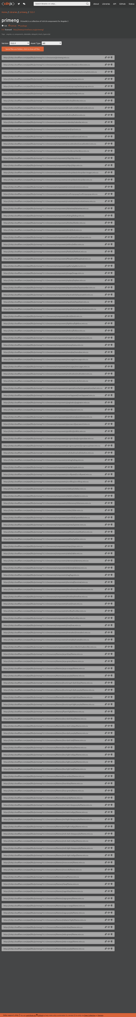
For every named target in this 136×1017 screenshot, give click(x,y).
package (23, 26)
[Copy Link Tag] (109, 57)
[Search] (87, 4)
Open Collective (89, 1015)
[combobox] (19, 43)
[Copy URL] (106, 57)
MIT (3, 29)
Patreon (100, 1015)
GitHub (122, 3)
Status (131, 3)
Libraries (106, 3)
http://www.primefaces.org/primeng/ (28, 29)
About (96, 3)
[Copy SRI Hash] (112, 57)
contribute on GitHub (34, 1015)
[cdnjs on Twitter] (19, 4)
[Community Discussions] (24, 4)
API (114, 3)
